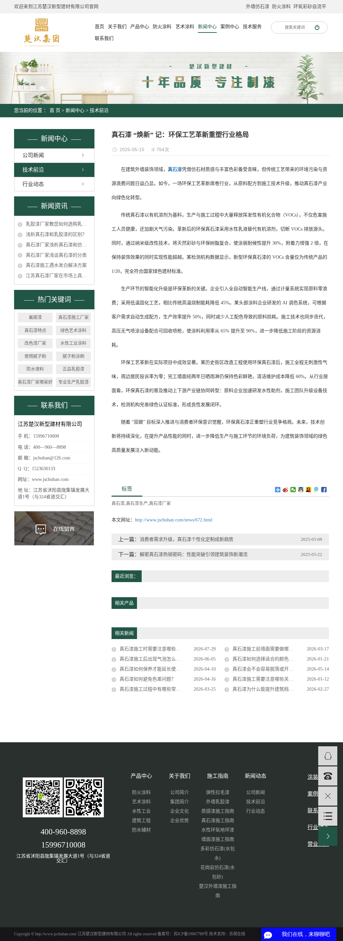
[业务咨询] (327, 755)
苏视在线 (237, 934)
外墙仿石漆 (257, 6)
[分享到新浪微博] (285, 489)
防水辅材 (141, 829)
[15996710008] (327, 776)
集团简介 (179, 801)
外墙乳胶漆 (217, 801)
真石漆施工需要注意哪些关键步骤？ (269, 679)
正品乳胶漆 (73, 368)
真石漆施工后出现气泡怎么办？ (152, 659)
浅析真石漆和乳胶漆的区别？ (56, 234)
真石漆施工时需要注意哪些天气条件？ (159, 648)
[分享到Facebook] (324, 489)
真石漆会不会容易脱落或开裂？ (265, 669)
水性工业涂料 (73, 343)
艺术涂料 (185, 26)
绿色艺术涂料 (73, 330)
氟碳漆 (35, 317)
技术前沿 (99, 110)
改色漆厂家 (35, 343)
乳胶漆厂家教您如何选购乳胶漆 (58, 224)
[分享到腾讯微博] (316, 489)
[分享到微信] (293, 489)
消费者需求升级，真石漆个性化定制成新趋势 (186, 539)
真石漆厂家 (160, 503)
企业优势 (179, 820)
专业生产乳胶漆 (73, 381)
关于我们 (117, 26)
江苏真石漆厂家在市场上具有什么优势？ (58, 275)
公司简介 (179, 792)
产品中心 (139, 26)
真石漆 (118, 503)
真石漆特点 (35, 330)
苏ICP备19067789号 (191, 934)
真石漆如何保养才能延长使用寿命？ (157, 669)
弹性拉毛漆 (217, 792)
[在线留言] (327, 816)
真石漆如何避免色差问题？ (148, 679)
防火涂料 (281, 6)
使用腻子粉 (35, 356)
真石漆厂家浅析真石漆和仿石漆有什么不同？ (58, 244)
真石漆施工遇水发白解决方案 (56, 265)
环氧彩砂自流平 (309, 6)
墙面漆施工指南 (217, 839)
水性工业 (141, 811)
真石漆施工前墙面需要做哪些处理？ (269, 648)
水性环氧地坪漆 (217, 829)
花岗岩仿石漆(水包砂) (217, 872)
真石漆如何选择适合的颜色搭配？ (267, 659)
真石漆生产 (137, 503)
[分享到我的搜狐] (309, 489)
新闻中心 (207, 26)
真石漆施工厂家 (73, 317)
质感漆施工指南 (217, 811)
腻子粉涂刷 (73, 356)
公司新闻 (33, 155)
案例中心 (229, 26)
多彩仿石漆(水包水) (217, 853)
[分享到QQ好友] (301, 489)
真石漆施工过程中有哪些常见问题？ (157, 689)
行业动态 (33, 184)
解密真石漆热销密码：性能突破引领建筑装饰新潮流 (194, 554)
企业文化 (179, 811)
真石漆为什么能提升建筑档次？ (265, 689)
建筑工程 (141, 820)
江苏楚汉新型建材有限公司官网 (65, 6)
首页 (99, 26)
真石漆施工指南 (217, 820)
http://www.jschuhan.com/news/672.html (173, 519)
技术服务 (252, 26)
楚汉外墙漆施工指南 (217, 891)
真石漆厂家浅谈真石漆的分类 (56, 255)
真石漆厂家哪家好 (35, 381)
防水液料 (35, 368)
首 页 (55, 110)
